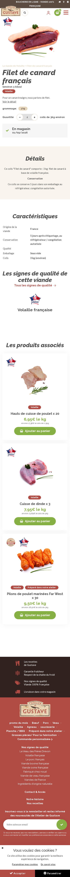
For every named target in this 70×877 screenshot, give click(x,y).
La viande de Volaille (13, 65)
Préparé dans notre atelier (45, 731)
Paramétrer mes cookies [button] (25, 864)
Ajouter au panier (37, 431)
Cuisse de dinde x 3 (35, 504)
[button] (2, 848)
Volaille (9, 91)
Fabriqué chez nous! (35, 771)
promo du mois (18, 722)
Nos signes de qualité (35, 747)
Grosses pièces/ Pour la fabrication (34, 735)
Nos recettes (35, 803)
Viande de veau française (35, 775)
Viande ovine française (35, 767)
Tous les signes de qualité (33, 285)
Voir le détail (9, 101)
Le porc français (35, 759)
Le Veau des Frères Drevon (35, 751)
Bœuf (35, 722)
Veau (56, 722)
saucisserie (48, 727)
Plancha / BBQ (15, 731)
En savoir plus (48, 864)
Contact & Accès (35, 792)
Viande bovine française (35, 763)
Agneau (32, 727)
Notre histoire (35, 799)
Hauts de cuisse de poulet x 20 (35, 414)
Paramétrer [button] (54, 873)
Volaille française (35, 310)
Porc (46, 722)
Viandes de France (35, 779)
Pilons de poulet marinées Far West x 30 (35, 596)
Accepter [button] (19, 873)
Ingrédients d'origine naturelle (35, 783)
